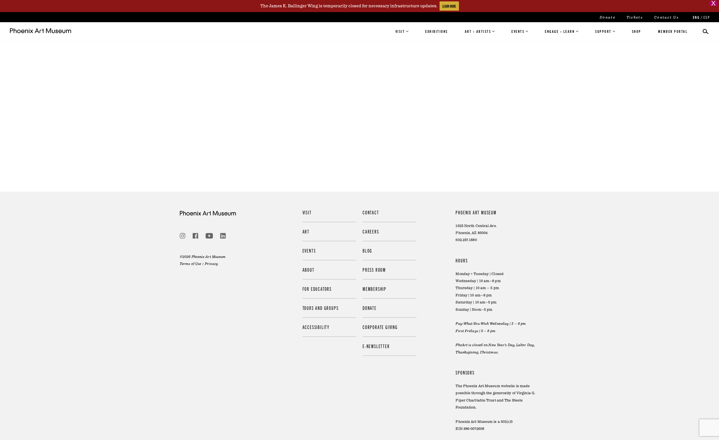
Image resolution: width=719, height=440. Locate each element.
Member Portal (673, 31)
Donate (607, 17)
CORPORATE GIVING (380, 327)
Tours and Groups (320, 308)
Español (706, 17)
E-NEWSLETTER (376, 346)
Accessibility (315, 327)
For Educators (317, 289)
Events (517, 31)
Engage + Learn (560, 31)
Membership (374, 289)
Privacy (211, 264)
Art (306, 231)
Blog (367, 250)
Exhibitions (436, 31)
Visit (400, 31)
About (308, 270)
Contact (371, 212)
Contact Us (666, 17)
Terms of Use (190, 264)
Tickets (635, 17)
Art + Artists (478, 31)
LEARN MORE (449, 6)
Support (603, 31)
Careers (371, 231)
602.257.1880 (466, 240)
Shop (636, 31)
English (695, 17)
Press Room (374, 270)
